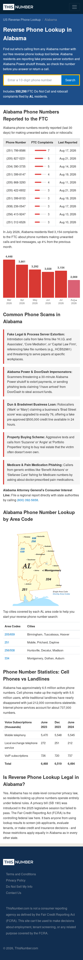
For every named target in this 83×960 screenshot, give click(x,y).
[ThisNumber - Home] (18, 864)
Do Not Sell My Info (19, 886)
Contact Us (13, 892)
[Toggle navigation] (74, 7)
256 (7, 650)
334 (7, 658)
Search (70, 80)
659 (12, 634)
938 (12, 650)
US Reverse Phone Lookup (22, 19)
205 (7, 634)
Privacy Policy (15, 880)
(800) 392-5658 (27, 500)
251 (7, 642)
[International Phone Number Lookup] (18, 7)
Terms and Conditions (21, 874)
